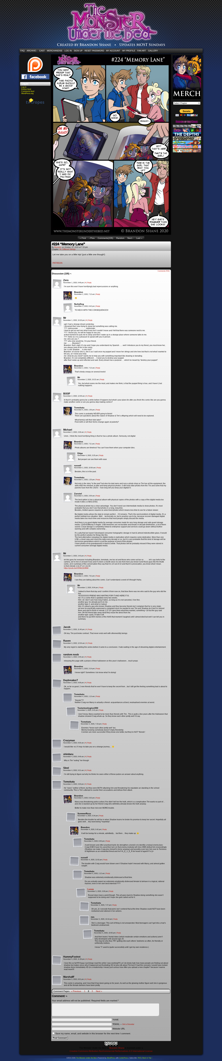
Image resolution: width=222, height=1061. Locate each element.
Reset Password (94, 50)
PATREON (57, 263)
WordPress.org (27, 93)
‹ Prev (92, 238)
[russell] (68, 469)
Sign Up (78, 50)
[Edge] (71, 457)
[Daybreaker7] (57, 684)
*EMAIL (123, 1024)
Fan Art (141, 50)
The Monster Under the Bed (86, 1058)
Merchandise (54, 50)
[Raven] (57, 644)
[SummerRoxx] (71, 817)
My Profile (128, 50)
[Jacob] (57, 630)
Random (120, 238)
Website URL (119, 1028)
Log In (68, 50)
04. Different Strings (67, 249)
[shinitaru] (57, 758)
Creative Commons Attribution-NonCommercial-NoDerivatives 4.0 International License (111, 1051)
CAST (42, 50)
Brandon (57, 247)
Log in (23, 87)
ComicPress (123, 1058)
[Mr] (57, 321)
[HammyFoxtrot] (57, 960)
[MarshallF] (57, 980)
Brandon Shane (116, 1048)
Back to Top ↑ (147, 1058)
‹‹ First (83, 238)
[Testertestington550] (71, 711)
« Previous (76, 991)
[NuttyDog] (68, 307)
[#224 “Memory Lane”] (111, 234)
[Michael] (57, 433)
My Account (113, 50)
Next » (99, 991)
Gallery (153, 50)
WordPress (111, 1058)
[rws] (84, 920)
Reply (89, 282)
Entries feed (26, 89)
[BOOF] (57, 397)
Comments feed (27, 91)
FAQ (22, 50)
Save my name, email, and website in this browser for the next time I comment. (93, 1033)
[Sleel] (57, 771)
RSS (139, 1058)
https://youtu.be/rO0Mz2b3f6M (76, 568)
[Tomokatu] (68, 411)
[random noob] (57, 658)
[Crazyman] (57, 744)
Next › (130, 238)
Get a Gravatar (128, 1024)
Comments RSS (163, 271)
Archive (32, 50)
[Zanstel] (68, 497)
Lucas (90, 889)
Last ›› (139, 238)
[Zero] (57, 284)
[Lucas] (81, 897)
